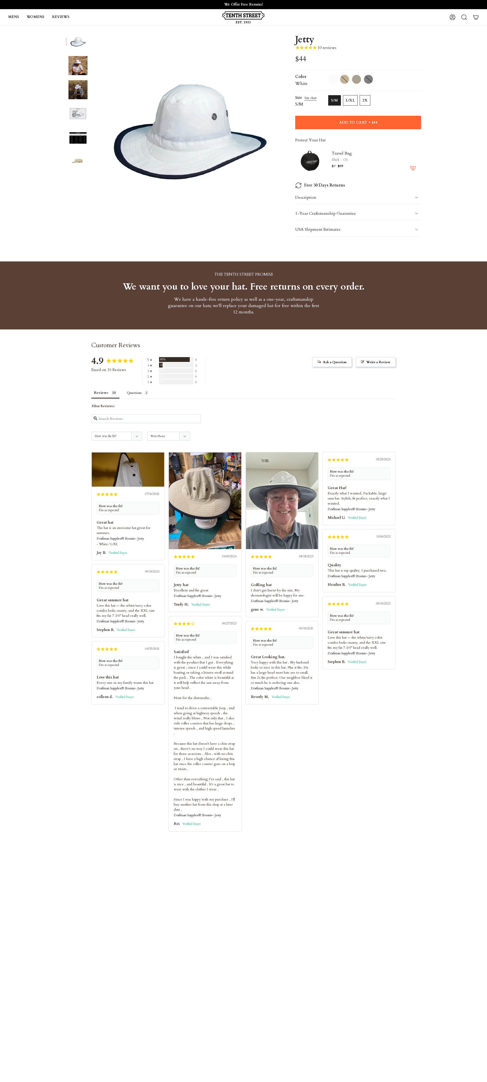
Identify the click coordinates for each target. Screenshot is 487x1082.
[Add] (413, 168)
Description (305, 197)
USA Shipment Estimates (317, 229)
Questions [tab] (134, 392)
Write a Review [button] (378, 362)
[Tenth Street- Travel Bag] (310, 160)
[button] (13, 17)
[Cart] (476, 17)
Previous (93, 129)
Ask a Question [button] (334, 362)
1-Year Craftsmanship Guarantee (325, 213)
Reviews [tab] (101, 392)
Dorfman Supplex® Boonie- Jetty (120, 538)
